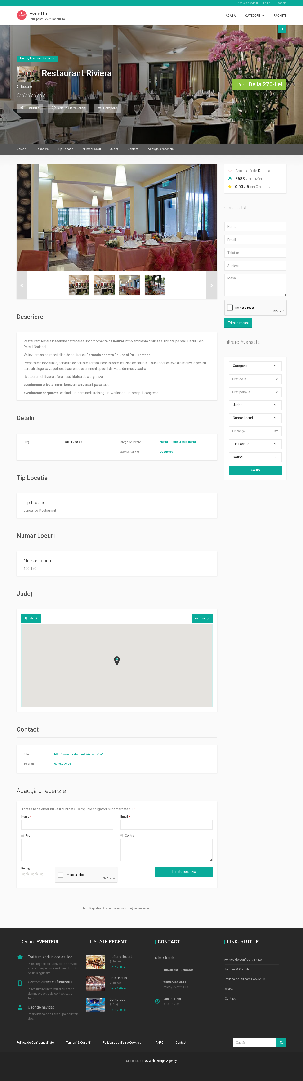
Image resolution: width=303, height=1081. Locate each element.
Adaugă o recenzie (161, 149)
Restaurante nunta (183, 441)
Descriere (42, 149)
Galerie (21, 149)
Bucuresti (28, 87)
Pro (27, 835)
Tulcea (117, 961)
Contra (129, 835)
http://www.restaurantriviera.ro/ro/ (78, 754)
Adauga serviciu (248, 3)
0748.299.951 (63, 763)
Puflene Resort (121, 957)
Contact (133, 149)
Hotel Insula (118, 978)
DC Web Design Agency (160, 1061)
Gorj (115, 1004)
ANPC (229, 989)
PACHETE (280, 15)
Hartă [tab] (33, 618)
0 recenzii (264, 186)
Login (266, 3)
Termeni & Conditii (237, 969)
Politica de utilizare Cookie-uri (245, 979)
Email (125, 816)
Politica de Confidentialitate (243, 959)
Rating (25, 868)
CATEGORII (252, 15)
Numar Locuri (92, 149)
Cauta (255, 470)
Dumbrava (117, 999)
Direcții (204, 618)
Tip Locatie (65, 149)
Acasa (231, 15)
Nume (26, 816)
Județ (114, 149)
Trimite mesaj (238, 323)
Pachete (281, 3)
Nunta (164, 441)
